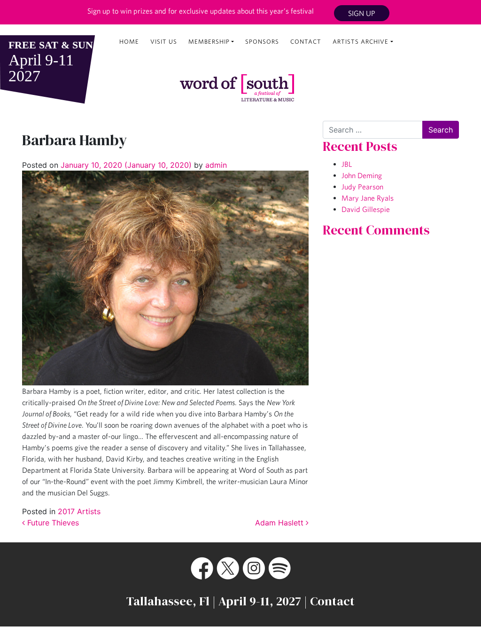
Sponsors (262, 41)
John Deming (361, 175)
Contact (305, 41)
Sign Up (361, 13)
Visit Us (163, 41)
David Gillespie (365, 209)
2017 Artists (79, 511)
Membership (209, 41)
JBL (346, 164)
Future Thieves (52, 522)
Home (129, 41)
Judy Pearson (362, 186)
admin (215, 165)
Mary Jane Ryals (367, 198)
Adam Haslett (280, 522)
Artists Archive (360, 41)
